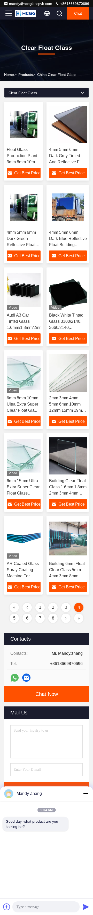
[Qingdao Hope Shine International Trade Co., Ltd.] (25, 13)
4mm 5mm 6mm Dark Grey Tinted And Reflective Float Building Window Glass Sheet (67, 161)
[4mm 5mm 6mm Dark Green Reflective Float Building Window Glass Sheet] (24, 207)
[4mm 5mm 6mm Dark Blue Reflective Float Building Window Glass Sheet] (68, 207)
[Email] (26, 677)
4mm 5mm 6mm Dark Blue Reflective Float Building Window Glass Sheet (68, 244)
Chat (78, 13)
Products (25, 75)
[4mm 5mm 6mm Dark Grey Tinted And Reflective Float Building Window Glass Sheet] (68, 124)
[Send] (86, 906)
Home (9, 75)
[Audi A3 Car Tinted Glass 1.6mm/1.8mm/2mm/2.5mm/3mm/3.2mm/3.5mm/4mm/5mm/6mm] (24, 290)
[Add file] (6, 906)
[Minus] (86, 794)
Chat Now (46, 694)
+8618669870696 (74, 4)
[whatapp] (14, 677)
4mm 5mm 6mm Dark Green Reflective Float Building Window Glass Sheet (22, 244)
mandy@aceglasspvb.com (30, 4)
